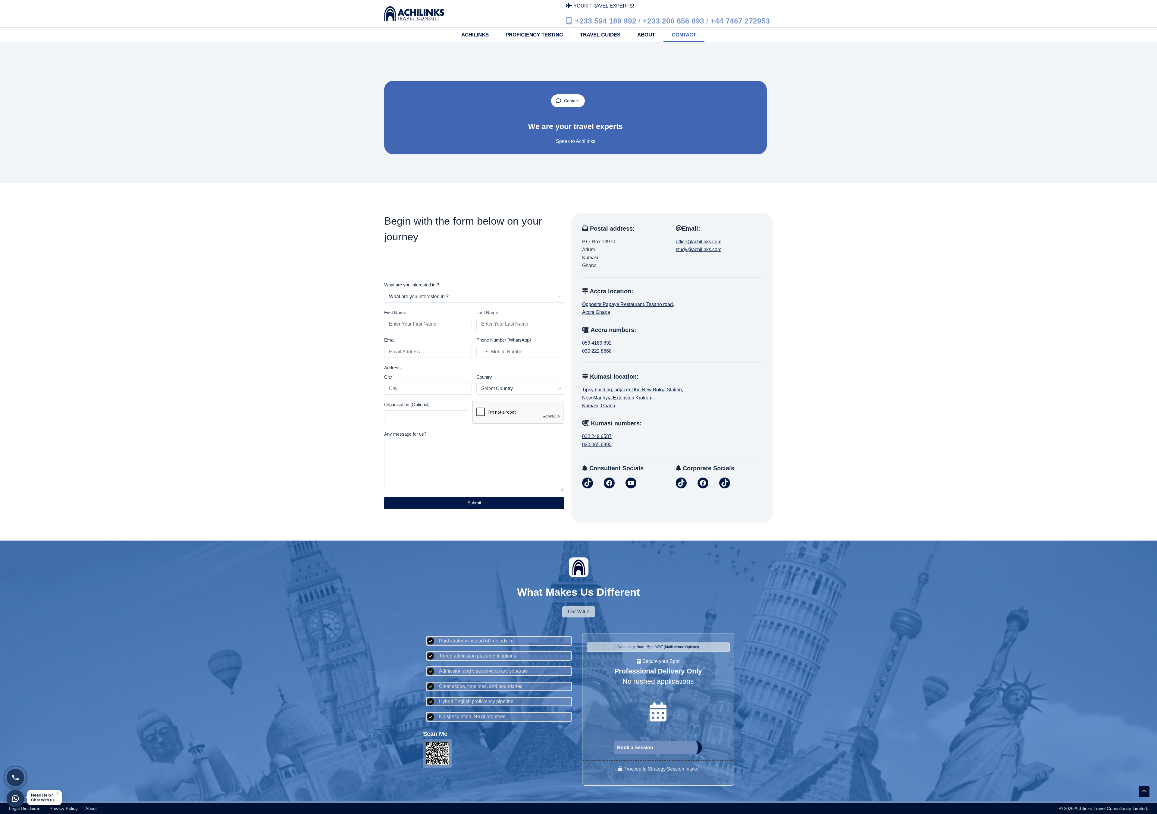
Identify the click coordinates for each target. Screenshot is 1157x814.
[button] (44, 797)
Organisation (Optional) (407, 404)
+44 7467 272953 (740, 20)
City (388, 377)
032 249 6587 (597, 436)
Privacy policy (63, 808)
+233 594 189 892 (605, 20)
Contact (684, 35)
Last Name (487, 312)
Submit (474, 502)
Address (392, 367)
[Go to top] (1144, 791)
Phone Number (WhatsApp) (503, 339)
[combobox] (483, 352)
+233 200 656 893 (673, 20)
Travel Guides (600, 35)
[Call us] (15, 777)
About (646, 35)
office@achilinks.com (698, 241)
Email (389, 339)
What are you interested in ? (411, 284)
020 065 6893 (597, 444)
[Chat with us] (15, 798)
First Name (395, 312)
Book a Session (635, 747)
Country (484, 377)
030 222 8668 (597, 351)
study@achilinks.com (698, 249)
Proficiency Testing (534, 35)
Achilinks (475, 35)
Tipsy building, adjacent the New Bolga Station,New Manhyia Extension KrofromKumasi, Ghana (632, 397)
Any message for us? (405, 434)
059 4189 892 (597, 342)
